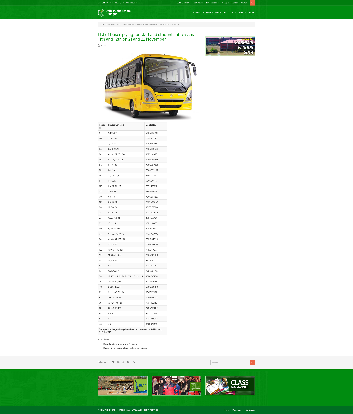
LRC (225, 12)
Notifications (110, 24)
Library (232, 12)
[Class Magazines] (230, 387)
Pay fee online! (212, 3)
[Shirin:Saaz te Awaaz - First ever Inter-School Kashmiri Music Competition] (123, 387)
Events (218, 12)
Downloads (237, 410)
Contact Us (250, 410)
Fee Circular (198, 3)
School (196, 12)
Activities (207, 12)
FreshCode (154, 410)
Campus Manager (230, 3)
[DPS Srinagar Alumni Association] (176, 387)
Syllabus (242, 12)
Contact (251, 12)
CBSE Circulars (183, 3)
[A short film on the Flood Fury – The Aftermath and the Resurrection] (230, 46)
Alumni (244, 3)
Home (102, 24)
